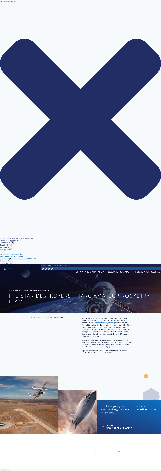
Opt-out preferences (7, 261)
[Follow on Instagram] (52, 269)
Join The (110, 426)
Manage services (6, 252)
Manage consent (5, 470)
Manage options (5, 250)
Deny (7, 259)
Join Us (56, 265)
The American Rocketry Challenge (103, 323)
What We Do (90, 272)
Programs (118, 272)
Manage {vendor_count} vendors (11, 254)
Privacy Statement (6, 263)
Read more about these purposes (12, 256)
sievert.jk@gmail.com (110, 347)
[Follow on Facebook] (46, 269)
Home (119, 451)
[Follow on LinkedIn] (43, 269)
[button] (80, 119)
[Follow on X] (49, 269)
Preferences (13, 259)
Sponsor (63, 265)
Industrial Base (146, 272)
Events (43, 265)
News (50, 265)
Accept (2, 259)
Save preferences (22, 259)
